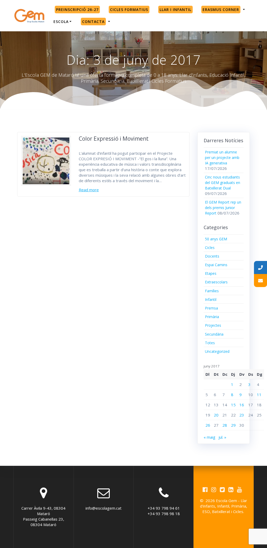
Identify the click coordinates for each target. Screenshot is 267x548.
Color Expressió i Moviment (114, 138)
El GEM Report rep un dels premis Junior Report (223, 208)
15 (233, 404)
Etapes (210, 273)
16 (241, 404)
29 (233, 425)
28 (224, 425)
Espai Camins (216, 264)
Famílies (212, 290)
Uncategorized (217, 351)
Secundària (214, 334)
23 (241, 415)
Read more (89, 189)
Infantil (210, 299)
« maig (209, 437)
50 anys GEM (216, 238)
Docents (212, 256)
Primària (212, 316)
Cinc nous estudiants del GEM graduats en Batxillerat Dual (222, 182)
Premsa (211, 308)
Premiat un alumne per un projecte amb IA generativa (222, 157)
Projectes (213, 325)
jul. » (222, 437)
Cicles (210, 247)
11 (259, 394)
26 (207, 425)
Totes (210, 342)
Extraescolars (216, 281)
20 (216, 415)
